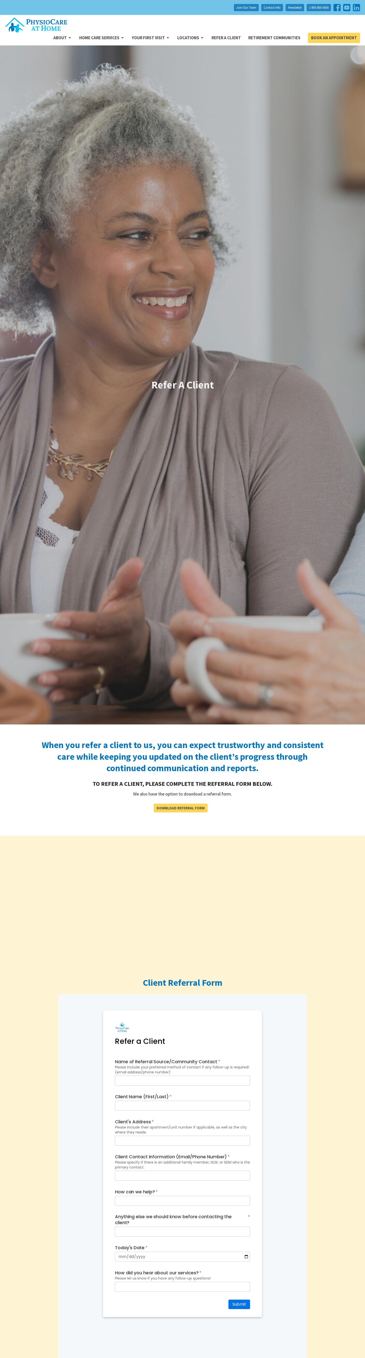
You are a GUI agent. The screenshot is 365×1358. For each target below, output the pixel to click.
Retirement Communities (274, 37)
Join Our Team (246, 7)
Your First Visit (148, 37)
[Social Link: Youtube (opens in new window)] (346, 7)
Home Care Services (99, 37)
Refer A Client (226, 37)
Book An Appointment (334, 37)
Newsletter (295, 7)
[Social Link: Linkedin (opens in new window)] (356, 7)
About (60, 37)
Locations (188, 37)
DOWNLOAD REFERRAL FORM (181, 808)
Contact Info (272, 7)
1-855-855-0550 (318, 7)
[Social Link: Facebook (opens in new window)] (337, 7)
